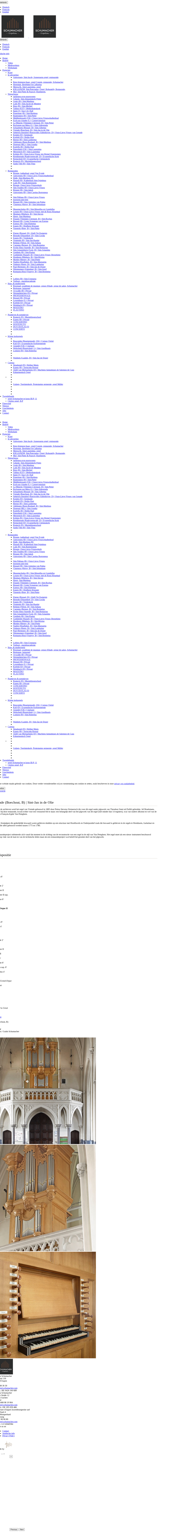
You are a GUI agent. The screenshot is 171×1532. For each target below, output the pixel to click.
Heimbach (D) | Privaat (23, 305)
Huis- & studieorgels (16, 283)
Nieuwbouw (13, 94)
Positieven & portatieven (18, 315)
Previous (14, 1530)
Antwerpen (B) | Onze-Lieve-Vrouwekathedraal (33, 176)
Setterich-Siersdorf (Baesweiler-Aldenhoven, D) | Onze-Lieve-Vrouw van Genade (47, 132)
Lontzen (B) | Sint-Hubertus (25, 351)
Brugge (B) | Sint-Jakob (23, 190)
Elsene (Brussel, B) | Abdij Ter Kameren (30, 233)
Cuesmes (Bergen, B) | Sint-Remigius (29, 245)
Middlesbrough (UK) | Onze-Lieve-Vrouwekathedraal (36, 118)
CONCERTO (19, 329)
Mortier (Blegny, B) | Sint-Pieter (26, 259)
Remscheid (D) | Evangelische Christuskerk (31, 159)
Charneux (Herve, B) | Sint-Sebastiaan (29, 204)
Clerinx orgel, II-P (15, 401)
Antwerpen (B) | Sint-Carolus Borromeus (30, 192)
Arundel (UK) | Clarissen (23, 346)
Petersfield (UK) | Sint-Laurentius (27, 149)
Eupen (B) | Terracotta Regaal (25, 367)
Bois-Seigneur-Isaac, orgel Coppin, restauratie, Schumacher (38, 82)
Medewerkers (13, 65)
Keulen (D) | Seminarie (23, 135)
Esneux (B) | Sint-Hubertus (24, 223)
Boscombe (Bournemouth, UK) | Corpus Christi (33, 341)
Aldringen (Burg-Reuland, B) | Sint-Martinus (32, 142)
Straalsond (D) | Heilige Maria (25, 365)
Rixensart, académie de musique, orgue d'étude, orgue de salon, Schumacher (45, 286)
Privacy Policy (8, 1436)
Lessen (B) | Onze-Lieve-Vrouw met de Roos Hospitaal (36, 211)
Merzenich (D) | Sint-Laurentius (26, 152)
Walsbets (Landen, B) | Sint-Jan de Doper (30, 358)
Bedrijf (5, 60)
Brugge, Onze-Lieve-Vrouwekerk (27, 185)
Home (5, 58)
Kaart (10, 72)
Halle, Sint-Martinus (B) (23, 178)
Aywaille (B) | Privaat (22, 291)
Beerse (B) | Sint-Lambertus (25, 140)
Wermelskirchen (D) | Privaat (25, 293)
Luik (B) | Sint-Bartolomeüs (25, 183)
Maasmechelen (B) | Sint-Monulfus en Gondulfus (34, 209)
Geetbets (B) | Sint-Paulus (24, 252)
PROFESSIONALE (21, 295)
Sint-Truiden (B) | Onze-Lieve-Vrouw (29, 188)
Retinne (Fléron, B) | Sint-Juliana (27, 243)
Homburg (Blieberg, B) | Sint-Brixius (28, 257)
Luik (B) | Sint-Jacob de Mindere (27, 104)
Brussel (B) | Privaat (21, 298)
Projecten (6, 70)
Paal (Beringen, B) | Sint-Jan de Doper (29, 267)
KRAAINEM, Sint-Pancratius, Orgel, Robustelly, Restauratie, (39, 89)
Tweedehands (8, 396)
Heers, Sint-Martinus (22, 216)
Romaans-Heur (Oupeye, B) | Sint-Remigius (31, 271)
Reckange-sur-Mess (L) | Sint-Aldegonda (30, 125)
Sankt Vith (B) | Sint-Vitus (24, 164)
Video (10, 63)
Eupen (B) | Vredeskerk (23, 238)
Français (5, 9)
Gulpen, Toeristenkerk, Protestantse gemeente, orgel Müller (38, 384)
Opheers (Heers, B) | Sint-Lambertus (28, 264)
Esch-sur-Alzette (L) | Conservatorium (29, 120)
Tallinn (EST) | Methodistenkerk (26, 108)
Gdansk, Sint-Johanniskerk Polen (27, 99)
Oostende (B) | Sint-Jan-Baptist (26, 240)
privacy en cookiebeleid (124, 784)
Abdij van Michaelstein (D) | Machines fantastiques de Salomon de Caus (43, 370)
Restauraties (13, 171)
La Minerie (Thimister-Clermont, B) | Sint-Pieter (33, 123)
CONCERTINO (20, 322)
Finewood (6, 403)
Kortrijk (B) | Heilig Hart (23, 147)
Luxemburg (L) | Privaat (23, 300)
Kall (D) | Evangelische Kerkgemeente (29, 343)
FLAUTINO (18, 310)
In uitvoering (13, 75)
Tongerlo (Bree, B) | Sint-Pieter (26, 228)
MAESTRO (18, 307)
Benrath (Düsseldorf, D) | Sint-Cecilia (29, 235)
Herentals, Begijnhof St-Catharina (27, 84)
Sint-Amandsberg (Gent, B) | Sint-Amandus (31, 250)
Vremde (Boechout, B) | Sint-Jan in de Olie (31, 130)
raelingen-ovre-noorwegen (24, 96)
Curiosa (11, 363)
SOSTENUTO (19, 324)
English (5, 12)
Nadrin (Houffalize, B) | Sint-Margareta (29, 262)
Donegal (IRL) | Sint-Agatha (25, 144)
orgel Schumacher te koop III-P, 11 (22, 399)
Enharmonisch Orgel (22, 372)
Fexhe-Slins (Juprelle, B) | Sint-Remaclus (30, 247)
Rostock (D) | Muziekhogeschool (27, 161)
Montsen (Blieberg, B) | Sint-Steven (28, 214)
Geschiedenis (8, 408)
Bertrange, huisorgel (21, 288)
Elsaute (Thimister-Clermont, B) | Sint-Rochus (32, 219)
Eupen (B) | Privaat (21, 319)
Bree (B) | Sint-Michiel (22, 106)
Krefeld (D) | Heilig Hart (23, 137)
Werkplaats (12, 68)
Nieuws (5, 406)
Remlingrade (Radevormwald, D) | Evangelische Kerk (36, 156)
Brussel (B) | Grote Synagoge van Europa (30, 221)
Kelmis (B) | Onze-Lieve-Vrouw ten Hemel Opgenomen (37, 154)
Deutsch (5, 7)
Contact (5, 413)
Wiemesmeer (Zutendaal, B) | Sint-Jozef (30, 269)
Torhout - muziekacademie (24, 281)
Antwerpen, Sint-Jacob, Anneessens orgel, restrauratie (36, 77)
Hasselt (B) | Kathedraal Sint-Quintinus (29, 180)
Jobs (4, 411)
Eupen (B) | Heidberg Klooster (26, 226)
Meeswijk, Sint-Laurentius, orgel (27, 87)
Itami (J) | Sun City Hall (23, 111)
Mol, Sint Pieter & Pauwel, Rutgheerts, (29, 92)
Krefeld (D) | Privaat (21, 303)
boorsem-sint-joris (20, 199)
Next (22, 1530)
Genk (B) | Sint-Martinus (23, 101)
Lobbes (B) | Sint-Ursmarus (24, 279)
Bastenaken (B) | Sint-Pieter (24, 116)
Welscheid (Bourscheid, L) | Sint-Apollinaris (31, 348)
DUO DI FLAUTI (21, 327)
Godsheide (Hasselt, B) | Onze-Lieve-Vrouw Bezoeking (36, 255)
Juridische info (8, 1433)
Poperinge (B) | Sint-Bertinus (25, 113)
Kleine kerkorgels (15, 336)
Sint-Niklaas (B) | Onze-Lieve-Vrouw (29, 197)
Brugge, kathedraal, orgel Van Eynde (28, 173)
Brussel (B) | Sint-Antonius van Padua (29, 202)
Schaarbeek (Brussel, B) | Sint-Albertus (29, 128)
